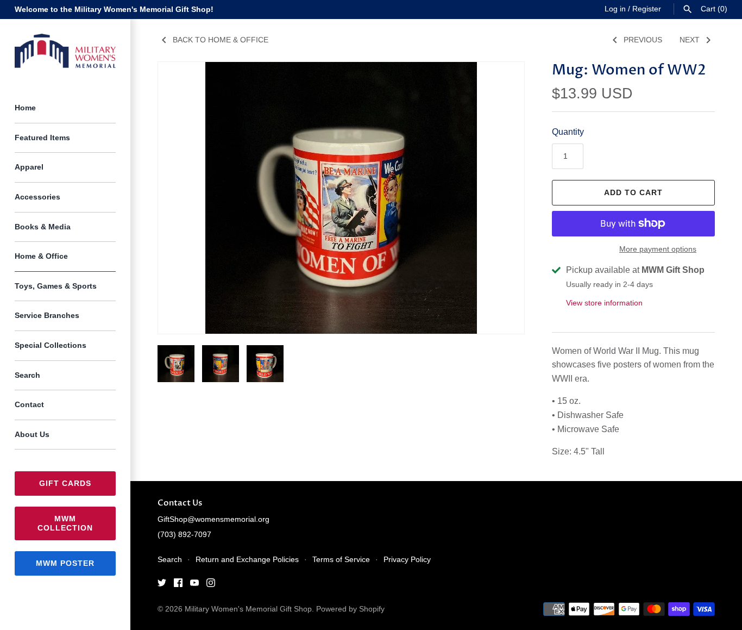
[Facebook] (178, 584)
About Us (32, 435)
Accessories (37, 197)
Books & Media (43, 227)
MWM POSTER (65, 563)
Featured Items (42, 138)
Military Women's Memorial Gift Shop (248, 609)
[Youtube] (194, 584)
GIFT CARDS (65, 483)
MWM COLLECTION (65, 523)
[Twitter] (162, 584)
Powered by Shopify (350, 609)
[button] (501, 198)
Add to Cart (633, 192)
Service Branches (47, 315)
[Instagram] (210, 584)
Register (646, 9)
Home (25, 108)
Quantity (568, 131)
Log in (615, 9)
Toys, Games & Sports (56, 286)
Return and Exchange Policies (247, 560)
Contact (29, 405)
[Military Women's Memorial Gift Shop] (65, 51)
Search (27, 375)
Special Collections (50, 345)
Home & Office (41, 256)
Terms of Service (341, 560)
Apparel (29, 167)
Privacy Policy (407, 560)
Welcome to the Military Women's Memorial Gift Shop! (114, 9)
